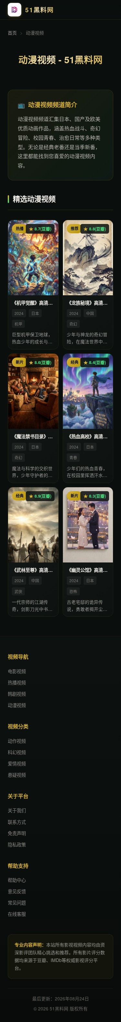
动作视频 (17, 740)
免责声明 (17, 833)
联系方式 (17, 821)
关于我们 (17, 810)
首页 (12, 32)
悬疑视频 (17, 774)
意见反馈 (17, 891)
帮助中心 (17, 879)
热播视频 (17, 682)
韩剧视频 (17, 693)
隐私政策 (17, 844)
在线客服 (17, 913)
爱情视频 (17, 763)
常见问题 (17, 902)
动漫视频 (17, 705)
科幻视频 (17, 752)
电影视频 (17, 671)
